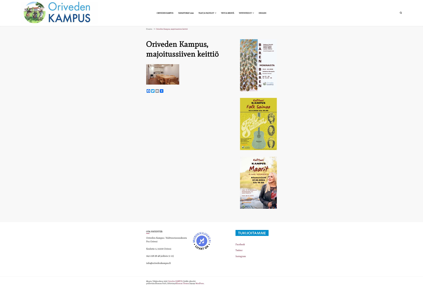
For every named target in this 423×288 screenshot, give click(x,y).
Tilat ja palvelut (206, 13)
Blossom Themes (182, 283)
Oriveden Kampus (165, 13)
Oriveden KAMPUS (175, 281)
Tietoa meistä (227, 13)
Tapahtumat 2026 (186, 13)
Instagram (241, 256)
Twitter (239, 250)
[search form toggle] (401, 13)
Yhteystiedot (245, 13)
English (262, 13)
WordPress (200, 283)
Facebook (240, 244)
